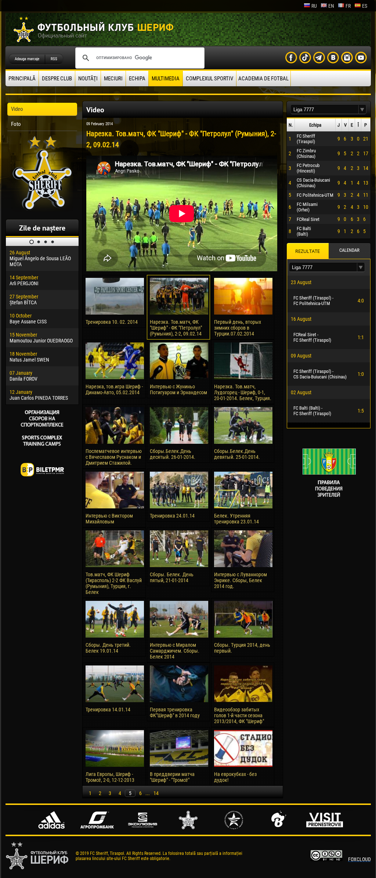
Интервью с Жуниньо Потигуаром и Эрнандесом (178, 389)
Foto (16, 124)
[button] (362, 109)
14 (156, 793)
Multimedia (166, 78)
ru (314, 6)
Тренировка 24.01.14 (172, 516)
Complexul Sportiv (209, 78)
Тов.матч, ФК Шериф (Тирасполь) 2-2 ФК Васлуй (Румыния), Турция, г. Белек (114, 583)
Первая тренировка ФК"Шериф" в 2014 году (175, 712)
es (364, 6)
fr (348, 6)
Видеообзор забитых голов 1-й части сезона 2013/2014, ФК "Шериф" (239, 715)
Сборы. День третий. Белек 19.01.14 (108, 648)
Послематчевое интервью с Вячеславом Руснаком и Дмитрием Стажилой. (114, 457)
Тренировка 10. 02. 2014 (112, 322)
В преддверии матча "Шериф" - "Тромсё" (172, 777)
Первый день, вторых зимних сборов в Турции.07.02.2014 (237, 328)
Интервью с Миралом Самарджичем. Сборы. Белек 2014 (174, 651)
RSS (54, 59)
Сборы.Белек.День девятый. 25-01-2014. (237, 454)
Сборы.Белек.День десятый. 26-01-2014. (172, 454)
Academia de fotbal (263, 78)
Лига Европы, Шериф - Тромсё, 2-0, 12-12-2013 (110, 777)
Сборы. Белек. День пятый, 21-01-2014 (172, 577)
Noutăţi (88, 78)
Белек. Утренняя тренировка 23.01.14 (236, 519)
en (331, 6)
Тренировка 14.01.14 (108, 709)
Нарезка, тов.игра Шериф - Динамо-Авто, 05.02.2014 (114, 389)
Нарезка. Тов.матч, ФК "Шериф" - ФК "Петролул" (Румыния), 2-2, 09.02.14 (176, 328)
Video (17, 109)
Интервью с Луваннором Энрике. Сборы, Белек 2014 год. (240, 580)
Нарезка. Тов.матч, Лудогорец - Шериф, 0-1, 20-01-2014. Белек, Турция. (242, 392)
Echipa (137, 78)
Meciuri (113, 78)
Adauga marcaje (27, 59)
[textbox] (324, 109)
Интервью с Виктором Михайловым (109, 519)
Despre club (57, 78)
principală (22, 78)
